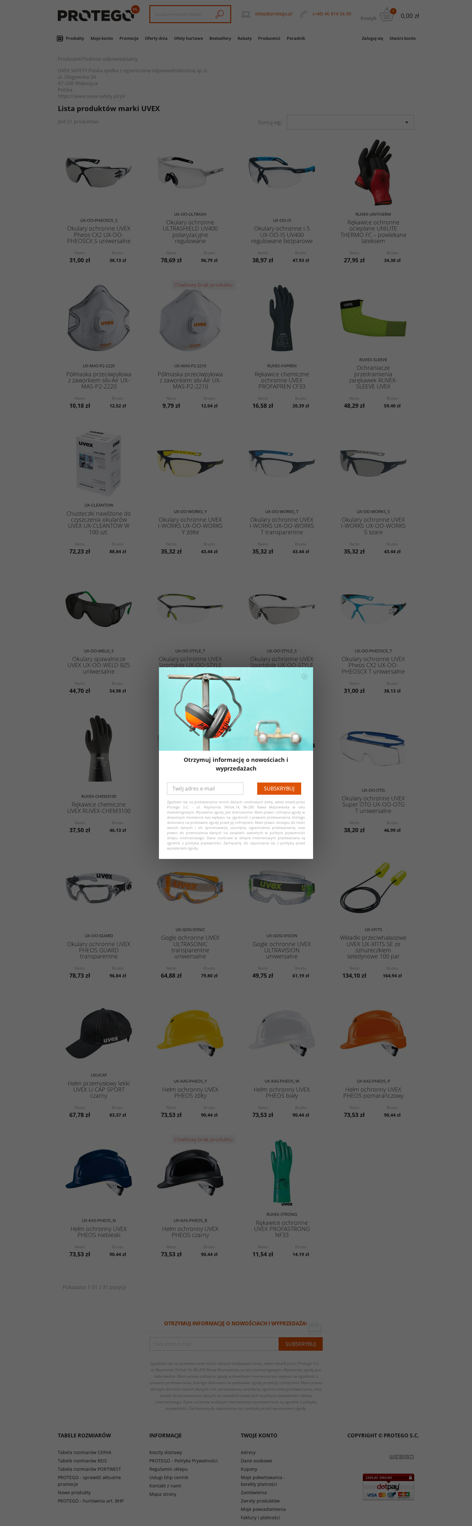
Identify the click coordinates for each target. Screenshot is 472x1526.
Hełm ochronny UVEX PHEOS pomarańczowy (373, 1092)
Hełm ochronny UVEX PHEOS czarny (190, 1232)
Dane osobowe (256, 1461)
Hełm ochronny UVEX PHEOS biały (282, 1092)
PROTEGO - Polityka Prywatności (183, 1461)
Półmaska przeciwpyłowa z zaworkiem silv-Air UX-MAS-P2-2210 (190, 380)
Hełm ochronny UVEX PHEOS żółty (190, 1092)
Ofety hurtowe (188, 38)
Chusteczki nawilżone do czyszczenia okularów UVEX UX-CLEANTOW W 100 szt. (98, 523)
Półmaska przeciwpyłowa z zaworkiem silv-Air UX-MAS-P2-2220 (98, 380)
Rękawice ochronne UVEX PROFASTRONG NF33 (282, 1229)
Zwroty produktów (260, 1501)
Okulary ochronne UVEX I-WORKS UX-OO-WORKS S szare (373, 526)
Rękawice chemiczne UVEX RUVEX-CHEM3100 (99, 807)
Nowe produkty (74, 1492)
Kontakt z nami (165, 1486)
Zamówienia (254, 1492)
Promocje (128, 38)
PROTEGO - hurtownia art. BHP (91, 1501)
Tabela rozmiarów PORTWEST (89, 1469)
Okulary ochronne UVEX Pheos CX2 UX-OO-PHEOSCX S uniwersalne (99, 234)
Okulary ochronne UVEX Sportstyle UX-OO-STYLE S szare (281, 665)
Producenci (269, 38)
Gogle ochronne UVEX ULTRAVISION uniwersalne (282, 950)
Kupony (249, 1469)
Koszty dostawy (165, 1452)
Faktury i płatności (260, 1517)
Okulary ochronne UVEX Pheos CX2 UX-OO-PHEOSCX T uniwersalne (373, 665)
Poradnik (296, 38)
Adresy (248, 1452)
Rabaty (245, 38)
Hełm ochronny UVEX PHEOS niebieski (99, 1232)
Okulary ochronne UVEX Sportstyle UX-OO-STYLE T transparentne (190, 665)
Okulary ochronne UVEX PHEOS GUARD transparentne (98, 950)
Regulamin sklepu (168, 1469)
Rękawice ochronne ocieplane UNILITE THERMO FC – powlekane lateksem (373, 231)
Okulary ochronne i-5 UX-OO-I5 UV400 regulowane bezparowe (282, 234)
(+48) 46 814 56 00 (332, 14)
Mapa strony (162, 1494)
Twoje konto (259, 1435)
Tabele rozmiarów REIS (82, 1461)
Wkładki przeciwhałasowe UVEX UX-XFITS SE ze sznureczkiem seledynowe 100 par (373, 947)
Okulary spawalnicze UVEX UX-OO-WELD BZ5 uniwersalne (98, 665)
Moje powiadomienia (263, 1509)
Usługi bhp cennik (168, 1477)
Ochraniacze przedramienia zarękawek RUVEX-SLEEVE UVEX (373, 377)
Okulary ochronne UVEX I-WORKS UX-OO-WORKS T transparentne (281, 526)
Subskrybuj (279, 788)
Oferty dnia (156, 38)
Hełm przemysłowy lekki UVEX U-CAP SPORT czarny (99, 1089)
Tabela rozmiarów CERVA (84, 1452)
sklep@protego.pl (274, 14)
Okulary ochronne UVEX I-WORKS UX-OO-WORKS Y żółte (190, 526)
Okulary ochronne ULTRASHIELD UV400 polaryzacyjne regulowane (190, 231)
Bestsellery (220, 38)
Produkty (75, 38)
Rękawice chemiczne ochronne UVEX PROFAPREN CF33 (282, 380)
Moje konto (102, 38)
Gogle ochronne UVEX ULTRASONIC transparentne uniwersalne (190, 947)
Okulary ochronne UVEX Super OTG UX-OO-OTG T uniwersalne (373, 804)
